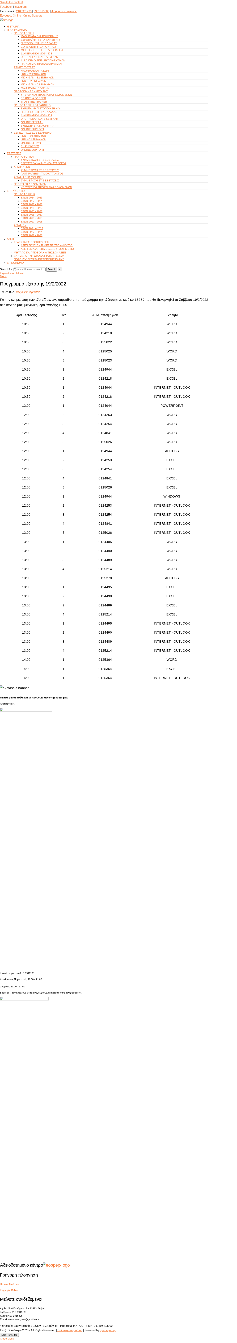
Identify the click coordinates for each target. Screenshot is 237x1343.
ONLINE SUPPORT (32, 129)
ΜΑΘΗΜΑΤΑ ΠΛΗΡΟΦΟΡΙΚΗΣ (39, 36)
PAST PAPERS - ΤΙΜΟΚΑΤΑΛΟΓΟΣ (42, 173)
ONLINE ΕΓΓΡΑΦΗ (32, 122)
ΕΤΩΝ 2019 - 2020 (31, 214)
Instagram (20, 6)
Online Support (32, 15)
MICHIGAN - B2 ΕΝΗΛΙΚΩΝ (37, 77)
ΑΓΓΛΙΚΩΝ (20, 225)
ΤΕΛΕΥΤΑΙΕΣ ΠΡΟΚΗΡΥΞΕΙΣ (31, 242)
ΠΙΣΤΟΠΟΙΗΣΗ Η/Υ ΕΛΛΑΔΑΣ (39, 43)
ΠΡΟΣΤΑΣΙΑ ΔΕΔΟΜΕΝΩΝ (30, 184)
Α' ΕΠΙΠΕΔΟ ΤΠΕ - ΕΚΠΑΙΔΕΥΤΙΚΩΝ (43, 60)
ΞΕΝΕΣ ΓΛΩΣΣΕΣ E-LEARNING (33, 132)
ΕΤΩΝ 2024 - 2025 (31, 197)
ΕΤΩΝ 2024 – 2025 (32, 228)
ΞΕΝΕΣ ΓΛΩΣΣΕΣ (24, 67)
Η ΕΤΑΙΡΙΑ (13, 26)
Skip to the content (11, 2)
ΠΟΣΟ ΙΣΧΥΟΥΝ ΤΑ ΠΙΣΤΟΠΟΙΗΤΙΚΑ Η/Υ (39, 259)
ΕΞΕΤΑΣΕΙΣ (14, 153)
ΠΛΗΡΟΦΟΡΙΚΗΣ (24, 194)
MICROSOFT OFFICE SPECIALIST (42, 50)
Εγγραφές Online (10, 15)
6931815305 (41, 11)
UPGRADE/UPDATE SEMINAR (39, 56)
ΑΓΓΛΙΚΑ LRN (22, 166)
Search (52, 269)
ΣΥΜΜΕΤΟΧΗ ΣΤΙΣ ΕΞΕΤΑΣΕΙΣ (40, 159)
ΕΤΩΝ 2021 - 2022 (31, 207)
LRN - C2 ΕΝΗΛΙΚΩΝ (33, 81)
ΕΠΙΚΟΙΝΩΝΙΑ (15, 262)
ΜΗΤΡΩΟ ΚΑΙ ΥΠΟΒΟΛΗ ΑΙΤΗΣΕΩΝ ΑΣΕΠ (40, 252)
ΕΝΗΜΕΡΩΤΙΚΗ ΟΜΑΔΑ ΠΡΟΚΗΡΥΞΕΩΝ (39, 255)
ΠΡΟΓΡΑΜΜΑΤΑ (17, 29)
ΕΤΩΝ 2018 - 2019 (31, 218)
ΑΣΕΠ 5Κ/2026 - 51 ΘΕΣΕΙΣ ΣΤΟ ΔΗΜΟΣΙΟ (47, 245)
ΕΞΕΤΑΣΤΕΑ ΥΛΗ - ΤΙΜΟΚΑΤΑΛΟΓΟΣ (43, 163)
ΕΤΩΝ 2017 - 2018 (31, 221)
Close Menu (7, 1338)
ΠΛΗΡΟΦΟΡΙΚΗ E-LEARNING (32, 105)
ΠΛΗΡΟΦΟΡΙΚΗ (24, 33)
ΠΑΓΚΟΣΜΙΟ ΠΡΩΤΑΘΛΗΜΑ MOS (42, 63)
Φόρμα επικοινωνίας (64, 11)
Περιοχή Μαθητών (9, 1284)
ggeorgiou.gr (108, 1330)
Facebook (6, 6)
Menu (3, 276)
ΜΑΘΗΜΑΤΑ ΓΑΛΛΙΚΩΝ (35, 87)
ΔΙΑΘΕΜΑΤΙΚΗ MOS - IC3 (36, 53)
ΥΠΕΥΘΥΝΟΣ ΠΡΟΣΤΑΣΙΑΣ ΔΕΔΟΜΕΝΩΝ (46, 94)
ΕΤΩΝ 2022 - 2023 (31, 204)
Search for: (6, 269)
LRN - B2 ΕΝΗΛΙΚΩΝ (33, 74)
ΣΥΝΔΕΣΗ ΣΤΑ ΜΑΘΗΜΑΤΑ (37, 125)
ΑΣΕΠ (10, 238)
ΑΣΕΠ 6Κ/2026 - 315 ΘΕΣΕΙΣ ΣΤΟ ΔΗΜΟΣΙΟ (47, 248)
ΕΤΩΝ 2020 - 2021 (31, 211)
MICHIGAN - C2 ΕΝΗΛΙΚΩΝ (37, 84)
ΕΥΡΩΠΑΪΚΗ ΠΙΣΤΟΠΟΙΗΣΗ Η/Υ (40, 39)
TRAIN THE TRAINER (34, 101)
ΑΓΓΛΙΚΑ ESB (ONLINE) (28, 177)
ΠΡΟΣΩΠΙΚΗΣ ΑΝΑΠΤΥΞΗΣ (31, 91)
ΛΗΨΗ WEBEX (30, 146)
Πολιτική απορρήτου (69, 1330)
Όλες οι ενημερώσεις (27, 292)
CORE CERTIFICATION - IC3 (38, 46)
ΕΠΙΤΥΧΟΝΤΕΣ (16, 190)
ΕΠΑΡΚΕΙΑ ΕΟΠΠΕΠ (33, 98)
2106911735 (24, 11)
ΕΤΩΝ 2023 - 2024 (31, 200)
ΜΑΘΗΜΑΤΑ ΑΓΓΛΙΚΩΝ (35, 70)
